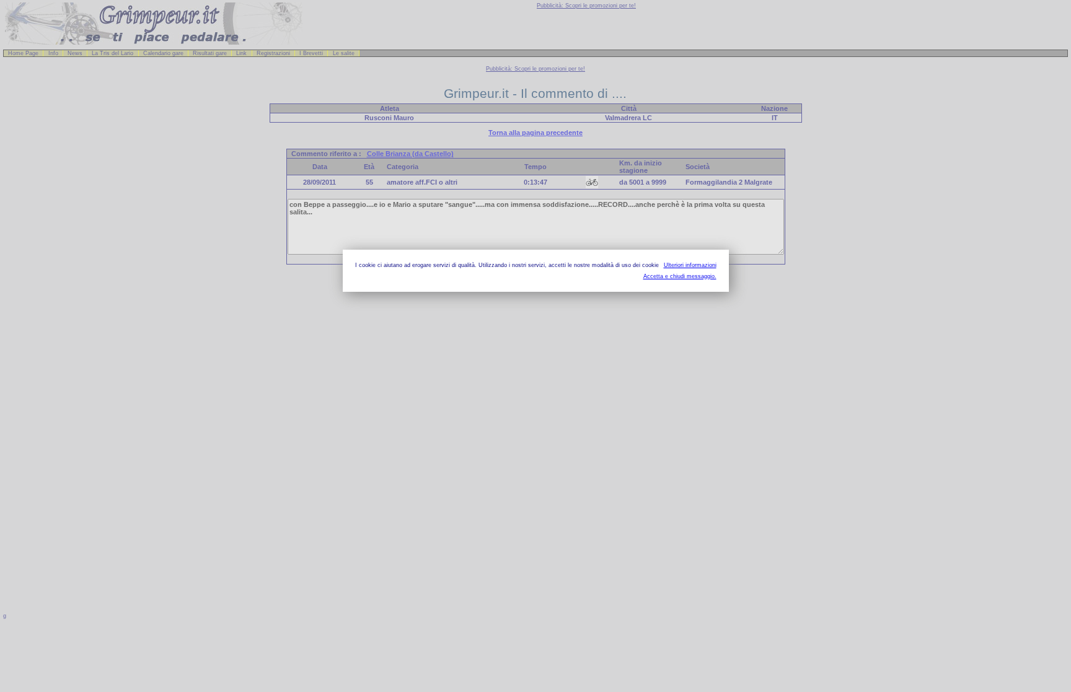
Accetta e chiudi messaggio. (679, 276)
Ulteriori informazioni (690, 265)
